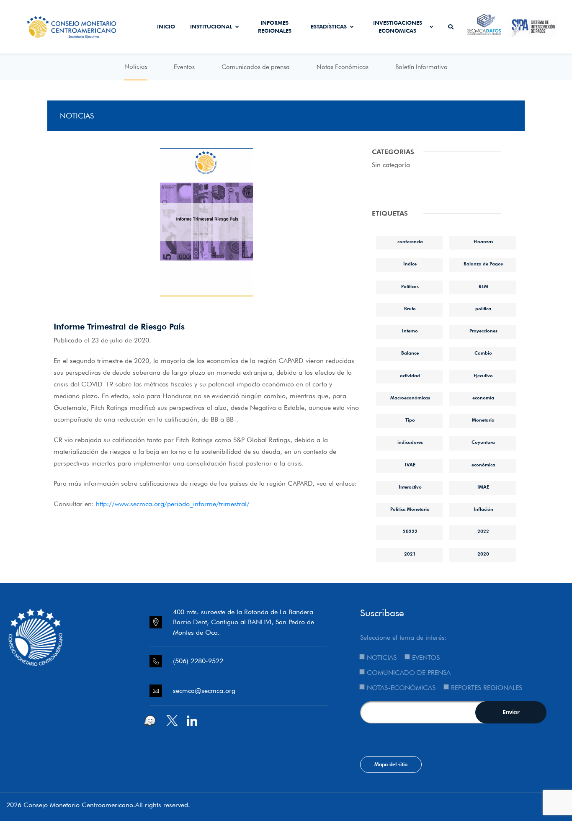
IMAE (483, 487)
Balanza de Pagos (483, 264)
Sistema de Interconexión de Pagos (532, 26)
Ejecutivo (483, 375)
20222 (410, 531)
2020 (483, 554)
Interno (410, 331)
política (483, 308)
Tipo (410, 420)
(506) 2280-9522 (198, 661)
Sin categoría (391, 165)
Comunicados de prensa (256, 67)
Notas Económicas (342, 67)
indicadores (410, 442)
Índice (410, 264)
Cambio (483, 353)
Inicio (166, 26)
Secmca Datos (484, 26)
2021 (410, 554)
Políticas (410, 286)
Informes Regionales (274, 26)
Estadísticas (329, 26)
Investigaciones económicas (397, 26)
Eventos (184, 67)
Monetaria (483, 420)
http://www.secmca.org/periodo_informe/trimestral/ (172, 504)
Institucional (211, 26)
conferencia (410, 241)
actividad (410, 375)
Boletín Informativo (421, 67)
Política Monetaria (410, 509)
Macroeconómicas (410, 398)
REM (483, 286)
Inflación (483, 509)
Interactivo (410, 487)
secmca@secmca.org (204, 691)
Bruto (410, 308)
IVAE (410, 465)
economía (483, 398)
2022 (483, 531)
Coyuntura (483, 442)
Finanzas (483, 241)
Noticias (135, 66)
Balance (410, 353)
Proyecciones (483, 331)
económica (483, 465)
